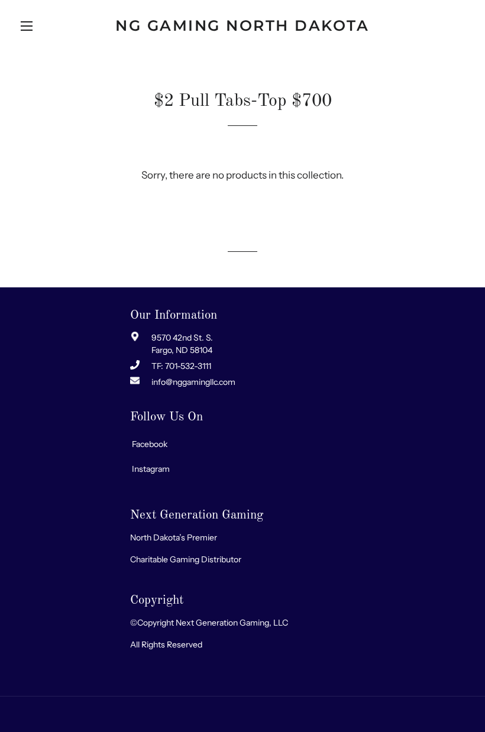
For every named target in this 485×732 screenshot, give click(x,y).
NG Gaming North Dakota (242, 25)
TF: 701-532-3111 (181, 366)
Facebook (149, 444)
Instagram (151, 469)
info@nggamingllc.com (193, 382)
